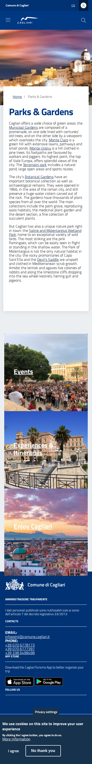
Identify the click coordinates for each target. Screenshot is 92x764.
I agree (13, 751)
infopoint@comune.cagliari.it (27, 636)
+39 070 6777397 (20, 648)
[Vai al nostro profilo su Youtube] (33, 701)
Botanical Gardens (39, 177)
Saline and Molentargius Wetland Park (45, 233)
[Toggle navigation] (8, 20)
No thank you (43, 751)
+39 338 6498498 (20, 652)
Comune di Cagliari (17, 5)
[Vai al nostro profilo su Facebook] (8, 701)
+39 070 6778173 (20, 645)
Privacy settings (46, 711)
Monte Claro (58, 140)
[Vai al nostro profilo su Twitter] (25, 701)
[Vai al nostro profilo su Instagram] (16, 701)
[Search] (83, 20)
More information (16, 739)
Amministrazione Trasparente (26, 599)
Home (17, 96)
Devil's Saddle (48, 259)
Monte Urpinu (40, 148)
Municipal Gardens (23, 127)
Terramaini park (35, 164)
